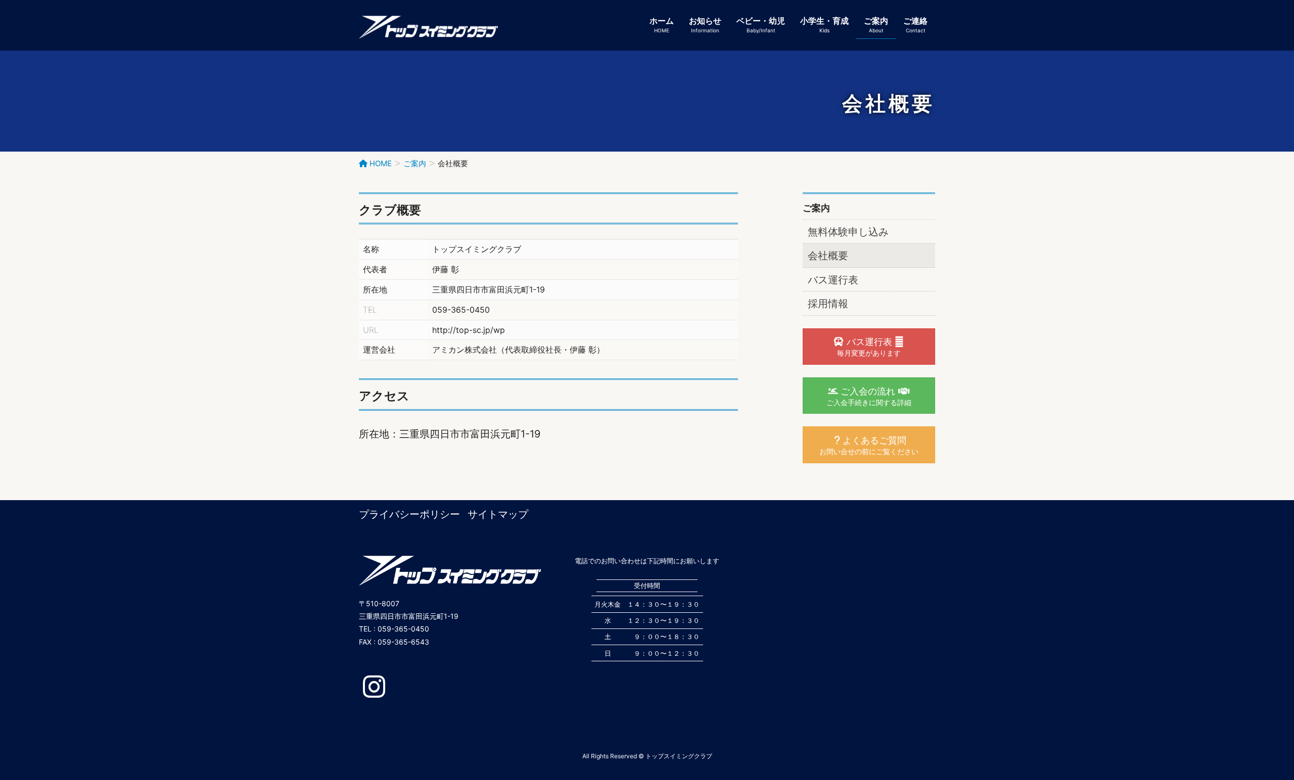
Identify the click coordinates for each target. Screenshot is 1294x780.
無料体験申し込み (848, 232)
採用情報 (828, 304)
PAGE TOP (1256, 747)
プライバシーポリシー (409, 514)
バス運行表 (833, 280)
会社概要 (828, 256)
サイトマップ (498, 514)
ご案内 (816, 207)
